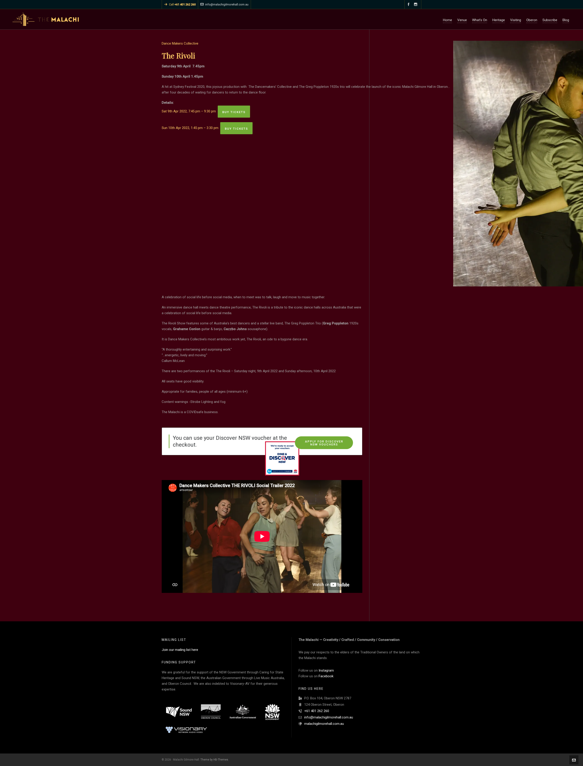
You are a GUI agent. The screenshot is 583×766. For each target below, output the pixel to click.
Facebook (326, 676)
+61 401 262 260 (316, 711)
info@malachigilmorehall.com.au (226, 4)
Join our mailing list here (180, 650)
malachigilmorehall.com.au (324, 724)
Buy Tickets (233, 112)
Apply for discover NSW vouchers (324, 443)
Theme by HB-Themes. (214, 759)
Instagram (326, 670)
